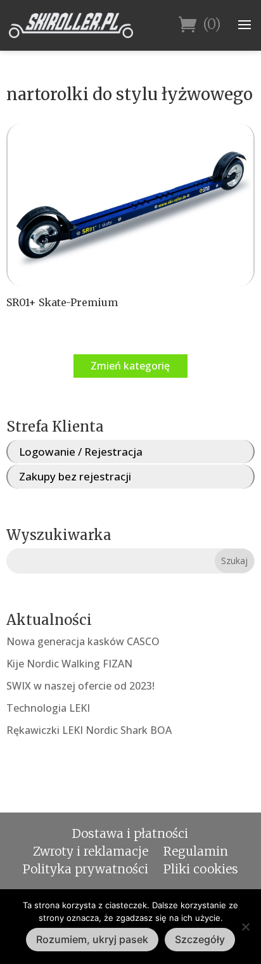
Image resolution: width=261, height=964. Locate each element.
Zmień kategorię (130, 366)
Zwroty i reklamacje (90, 851)
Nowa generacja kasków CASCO (83, 641)
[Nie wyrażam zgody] (245, 926)
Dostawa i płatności (130, 833)
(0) (212, 24)
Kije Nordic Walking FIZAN (69, 664)
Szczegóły (200, 939)
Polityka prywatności (85, 869)
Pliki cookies (200, 869)
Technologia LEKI (48, 708)
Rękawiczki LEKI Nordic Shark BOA (89, 730)
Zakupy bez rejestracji (75, 476)
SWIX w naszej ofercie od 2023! (80, 686)
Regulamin (195, 851)
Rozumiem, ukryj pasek (92, 939)
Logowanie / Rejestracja (81, 451)
